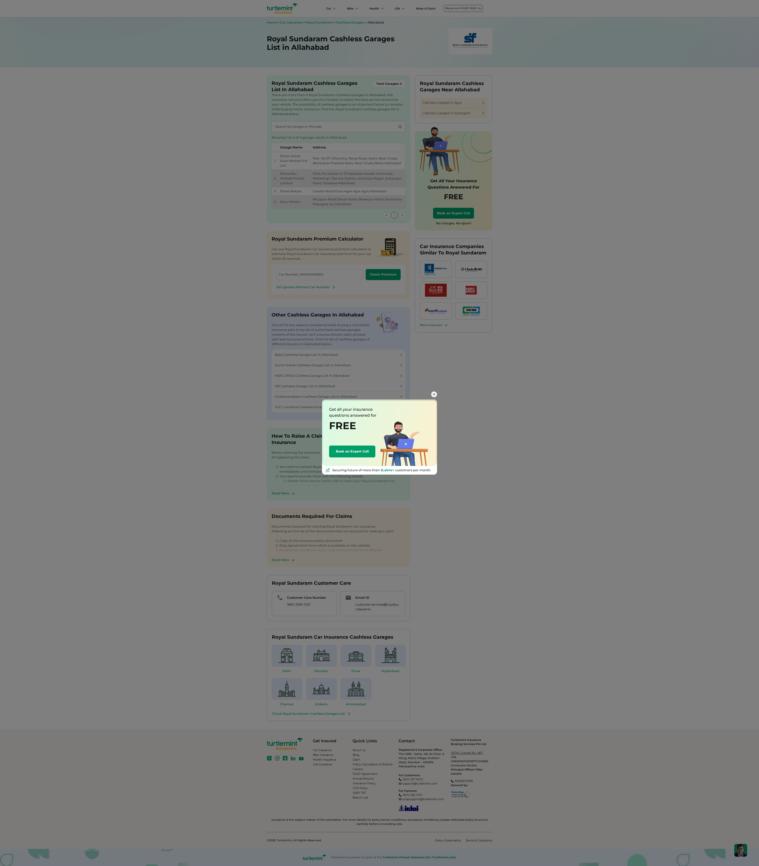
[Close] (434, 394)
